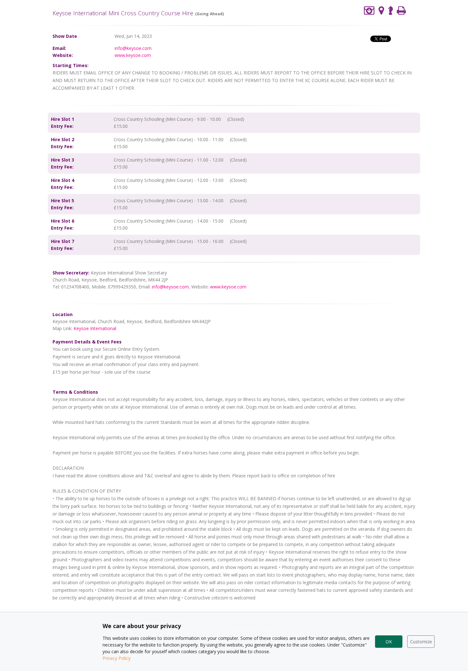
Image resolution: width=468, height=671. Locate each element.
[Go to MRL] (390, 10)
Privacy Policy (117, 658)
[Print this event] (401, 10)
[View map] (381, 10)
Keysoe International (95, 328)
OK (389, 642)
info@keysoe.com (133, 48)
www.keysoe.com (133, 55)
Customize (421, 642)
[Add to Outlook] (369, 10)
